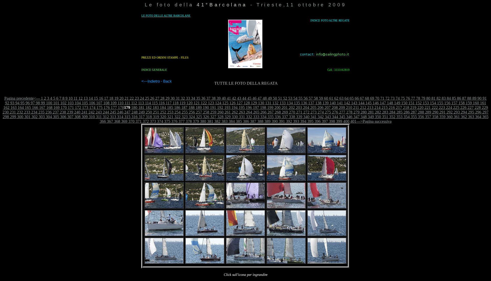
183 (155, 107)
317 (141, 117)
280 (363, 112)
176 (106, 107)
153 (425, 103)
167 (41, 107)
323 (184, 117)
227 (470, 107)
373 (152, 121)
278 (348, 112)
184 (162, 107)
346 (348, 117)
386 (245, 121)
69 (371, 98)
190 (205, 107)
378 (188, 121)
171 (70, 107)
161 (482, 103)
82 (438, 98)
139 (325, 103)
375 (166, 121)
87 (463, 98)
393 (295, 121)
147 (382, 103)
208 (334, 107)
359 (441, 117)
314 (119, 117)
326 (205, 117)
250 (148, 112)
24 (141, 98)
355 (413, 117)
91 (484, 98)
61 (330, 98)
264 (248, 112)
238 (62, 112)
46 (253, 98)
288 (420, 112)
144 (360, 103)
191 (212, 107)
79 (422, 98)
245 (112, 112)
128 (246, 103)
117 (168, 103)
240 (76, 112)
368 (116, 121)
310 (91, 117)
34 (192, 98)
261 (227, 112)
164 (20, 107)
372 (145, 121)
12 (80, 98)
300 (19, 117)
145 (368, 103)
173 (84, 107)
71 (381, 98)
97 (32, 103)
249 (141, 112)
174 (91, 107)
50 (274, 98)
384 (231, 121)
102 (62, 103)
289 (427, 112)
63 (340, 98)
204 (305, 107)
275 (327, 112)
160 (475, 103)
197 (255, 107)
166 (34, 107)
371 (138, 121)
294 (463, 112)
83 (443, 98)
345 (341, 117)
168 (48, 107)
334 (262, 117)
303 (41, 117)
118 (175, 103)
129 (253, 103)
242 (91, 112)
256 (191, 112)
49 (269, 98)
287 (413, 112)
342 (320, 117)
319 (155, 117)
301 (26, 117)
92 (7, 103)
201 (284, 107)
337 (284, 117)
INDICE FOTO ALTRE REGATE (330, 20)
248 (134, 112)
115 (154, 103)
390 (274, 121)
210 (348, 107)
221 (427, 107)
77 (412, 98)
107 (98, 103)
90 (479, 98)
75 (402, 98)
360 (449, 117)
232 (19, 112)
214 (377, 107)
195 (241, 107)
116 (161, 103)
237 (55, 112)
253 (169, 112)
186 (176, 107)
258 (205, 112)
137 (310, 103)
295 (470, 112)
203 (298, 107)
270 (291, 112)
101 (55, 103)
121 (196, 103)
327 (212, 117)
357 (427, 117)
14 (90, 98)
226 (462, 107)
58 (315, 98)
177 (113, 107)
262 (234, 112)
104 (77, 103)
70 (376, 98)
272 (305, 112)
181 (140, 107)
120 (189, 103)
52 (284, 98)
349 (370, 117)
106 (91, 103)
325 (198, 117)
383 (224, 121)
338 (291, 117)
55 (300, 98)
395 (310, 121)
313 (112, 117)
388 (259, 121)
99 (42, 103)
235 (40, 112)
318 (148, 117)
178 (120, 107)
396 (317, 121)
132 (274, 103)
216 (391, 107)
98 (37, 103)
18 (110, 98)
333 (255, 117)
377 (181, 121)
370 (131, 121)
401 (352, 121)
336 (277, 117)
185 (169, 107)
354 (406, 117)
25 (146, 98)
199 (269, 107)
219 (412, 107)
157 (453, 103)
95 (22, 103)
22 (131, 98)
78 (417, 98)
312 (105, 117)
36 (202, 98)
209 (341, 107)
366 (103, 121)
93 (11, 103)
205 (312, 107)
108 (105, 103)
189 (198, 107)
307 (69, 117)
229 (484, 107)
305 (55, 117)
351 (384, 117)
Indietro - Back (160, 81)
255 (184, 112)
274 (320, 112)
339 (298, 117)
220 (419, 107)
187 (183, 107)
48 (264, 98)
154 (432, 103)
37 (207, 98)
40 (223, 98)
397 (324, 121)
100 (48, 103)
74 (397, 98)
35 (197, 98)
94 (16, 103)
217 (398, 107)
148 (389, 103)
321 (169, 117)
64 (346, 98)
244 (105, 112)
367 (109, 121)
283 (384, 112)
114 (147, 103)
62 (335, 98)
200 (277, 107)
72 (386, 98)
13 (85, 98)
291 (441, 112)
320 (162, 117)
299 (12, 117)
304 (48, 117)
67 (361, 98)
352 (391, 117)
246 (119, 112)
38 (213, 98)
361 (456, 117)
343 (327, 117)
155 (439, 103)
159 (468, 103)
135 (296, 103)
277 (341, 112)
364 (477, 117)
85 (453, 98)
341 (313, 117)
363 (470, 117)
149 (396, 103)
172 (77, 107)
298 (6, 117)
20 (121, 98)
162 (6, 107)
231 (12, 112)
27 (156, 98)
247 (126, 112)
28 (161, 98)
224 (448, 107)
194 (234, 107)
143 (353, 103)
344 (334, 117)
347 (356, 117)
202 (291, 107)
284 (391, 112)
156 (446, 103)
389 (267, 121)
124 (217, 103)
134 (289, 103)
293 (456, 112)
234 (33, 112)
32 (182, 98)
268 (277, 112)
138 (317, 103)
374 (159, 121)
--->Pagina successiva (374, 121)
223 (441, 107)
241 (83, 112)
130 (260, 103)
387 (252, 121)
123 (210, 103)
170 (63, 107)
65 (351, 98)
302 (34, 117)
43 (238, 98)
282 (377, 112)
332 (248, 117)
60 (325, 98)
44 (243, 98)
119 (181, 103)
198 (262, 107)
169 (56, 107)
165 (27, 107)
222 (434, 107)
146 (375, 103)
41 (228, 98)
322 (177, 117)
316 (134, 117)
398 (331, 121)
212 (362, 107)
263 (241, 112)
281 (370, 112)
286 (406, 112)
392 (288, 121)
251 (155, 112)
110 (120, 103)
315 (126, 117)
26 (151, 98)
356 (420, 117)
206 (319, 107)
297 (484, 112)
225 (455, 107)
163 (13, 107)
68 (366, 98)
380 (202, 121)
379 (195, 121)
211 (355, 107)
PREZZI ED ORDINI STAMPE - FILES (164, 57)
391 (281, 121)
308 (77, 117)
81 (433, 98)
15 (95, 98)
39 (218, 98)
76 (407, 98)
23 (136, 98)
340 (305, 117)
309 (84, 117)
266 (262, 112)
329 (227, 117)
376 (173, 121)
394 (302, 121)
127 (239, 103)
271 (298, 112)
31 (177, 98)
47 (259, 98)
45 (248, 98)
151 (411, 103)
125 (224, 103)
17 (105, 98)
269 (284, 112)
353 (399, 117)
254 (177, 112)
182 (148, 107)
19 (115, 98)
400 (345, 121)
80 (427, 98)
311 (98, 117)
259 (212, 112)
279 (356, 112)
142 (346, 103)
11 (75, 98)
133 (282, 103)
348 (363, 117)
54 (294, 98)
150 (403, 103)
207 (327, 107)
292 (449, 112)
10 (70, 98)
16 (100, 98)
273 (313, 112)
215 (384, 107)
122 (203, 103)
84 (448, 98)
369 (123, 121)
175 (99, 107)
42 (233, 98)
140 (332, 103)
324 (191, 117)
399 (338, 121)
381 (209, 121)
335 (270, 117)
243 (98, 112)
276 (334, 112)
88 (468, 98)
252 (162, 112)
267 (270, 112)
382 (216, 121)
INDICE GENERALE (154, 69)
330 (234, 117)
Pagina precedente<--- (22, 98)
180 (133, 107)
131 (267, 103)
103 (70, 103)
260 (220, 112)
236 (48, 112)
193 (226, 107)
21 (126, 98)
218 (405, 107)
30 (172, 98)
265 (255, 112)
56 (305, 98)
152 (418, 103)
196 (248, 107)
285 (399, 112)
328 (220, 117)
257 (198, 112)
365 (484, 117)
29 (167, 98)
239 (69, 112)
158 (461, 103)
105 (84, 103)
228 (477, 107)
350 (377, 117)
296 (477, 112)
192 (219, 107)
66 (356, 98)
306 (62, 117)
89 (473, 98)
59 (320, 98)
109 (113, 103)
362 (463, 117)
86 (458, 98)
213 (369, 107)
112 (133, 103)
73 (392, 98)
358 (434, 117)
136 (303, 103)
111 (127, 103)
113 (140, 103)
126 (232, 103)
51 (279, 98)
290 (434, 112)
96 (27, 103)
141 (339, 103)
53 (289, 98)
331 (241, 117)
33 (187, 98)
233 (26, 112)
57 (310, 98)
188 (191, 107)
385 (238, 121)
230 (6, 112)
